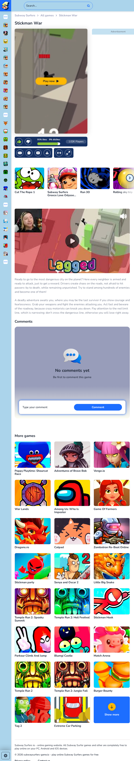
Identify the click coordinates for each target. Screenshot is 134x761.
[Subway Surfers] (5, 5)
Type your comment (35, 407)
